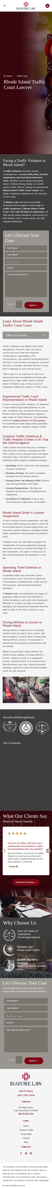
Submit (32, 305)
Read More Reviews (25, 882)
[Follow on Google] (26, 1153)
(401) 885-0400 (26, 1095)
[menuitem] (5, 5)
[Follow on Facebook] (21, 1153)
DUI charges (39, 420)
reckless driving (20, 420)
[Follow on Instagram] (31, 1153)
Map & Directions (26, 1114)
